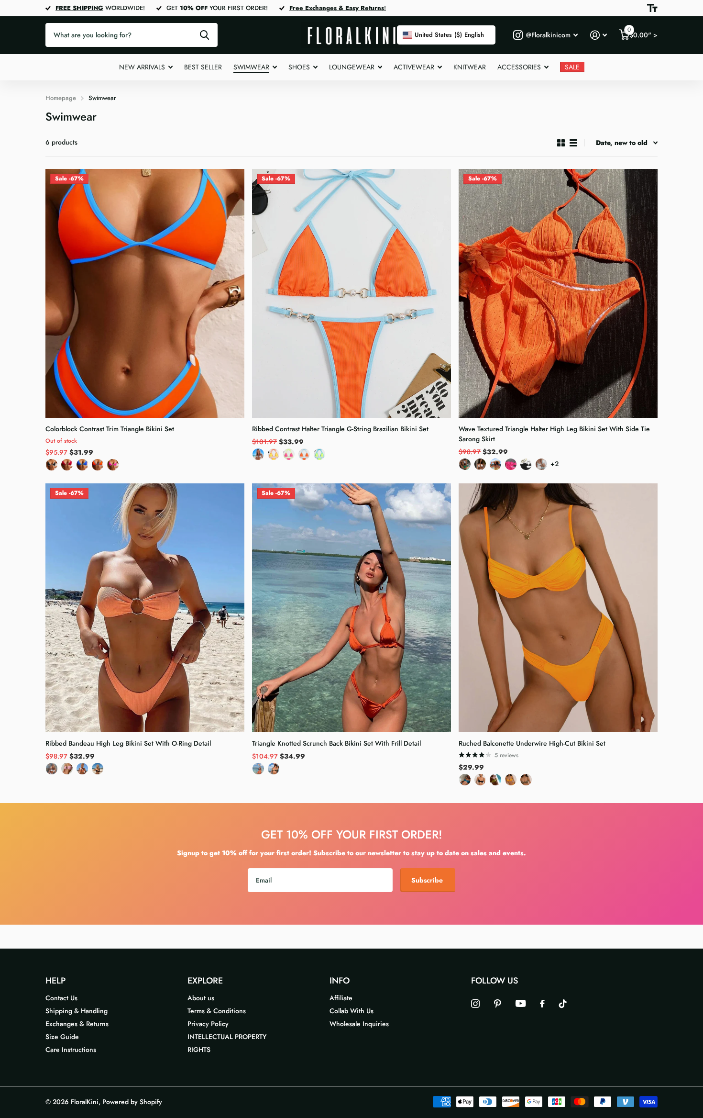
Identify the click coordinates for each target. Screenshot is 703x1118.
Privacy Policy (208, 1024)
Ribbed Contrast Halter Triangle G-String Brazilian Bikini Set (340, 429)
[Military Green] (273, 771)
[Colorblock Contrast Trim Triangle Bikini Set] (144, 293)
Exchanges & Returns (77, 1024)
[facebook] (542, 1003)
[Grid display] (561, 142)
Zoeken (204, 35)
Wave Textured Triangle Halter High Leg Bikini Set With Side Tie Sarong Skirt (554, 434)
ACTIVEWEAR (414, 67)
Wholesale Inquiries (359, 1024)
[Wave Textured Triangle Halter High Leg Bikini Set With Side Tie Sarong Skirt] (558, 293)
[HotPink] (113, 467)
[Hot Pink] (289, 456)
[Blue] (82, 467)
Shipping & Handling (76, 1011)
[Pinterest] (497, 1003)
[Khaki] (495, 782)
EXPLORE (205, 980)
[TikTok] (563, 1003)
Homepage (60, 97)
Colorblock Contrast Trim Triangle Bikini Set (109, 429)
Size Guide (62, 1036)
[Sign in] (598, 35)
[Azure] (541, 466)
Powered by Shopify (132, 1102)
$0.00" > (642, 32)
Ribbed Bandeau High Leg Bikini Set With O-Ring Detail (128, 743)
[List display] (573, 142)
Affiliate (341, 998)
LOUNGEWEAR (351, 67)
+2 (554, 464)
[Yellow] (273, 456)
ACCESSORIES (519, 67)
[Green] (319, 456)
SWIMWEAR (251, 67)
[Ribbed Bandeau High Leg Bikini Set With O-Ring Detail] (144, 607)
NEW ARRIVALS (142, 67)
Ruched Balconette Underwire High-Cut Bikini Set (532, 743)
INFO (340, 980)
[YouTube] (521, 1003)
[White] (258, 456)
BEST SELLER (203, 67)
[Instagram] (475, 1003)
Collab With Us (351, 1011)
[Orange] (97, 467)
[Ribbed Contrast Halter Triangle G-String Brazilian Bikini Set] (351, 293)
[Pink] (67, 771)
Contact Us (61, 998)
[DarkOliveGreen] (526, 782)
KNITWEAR (469, 67)
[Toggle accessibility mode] (652, 8)
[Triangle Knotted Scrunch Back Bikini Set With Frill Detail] (351, 607)
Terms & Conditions (216, 1011)
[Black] (51, 467)
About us (200, 998)
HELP (55, 980)
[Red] (67, 467)
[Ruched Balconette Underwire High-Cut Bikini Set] (558, 607)
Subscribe (428, 880)
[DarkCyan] (465, 782)
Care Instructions (70, 1049)
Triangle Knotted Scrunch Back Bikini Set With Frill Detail (336, 743)
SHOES (299, 67)
